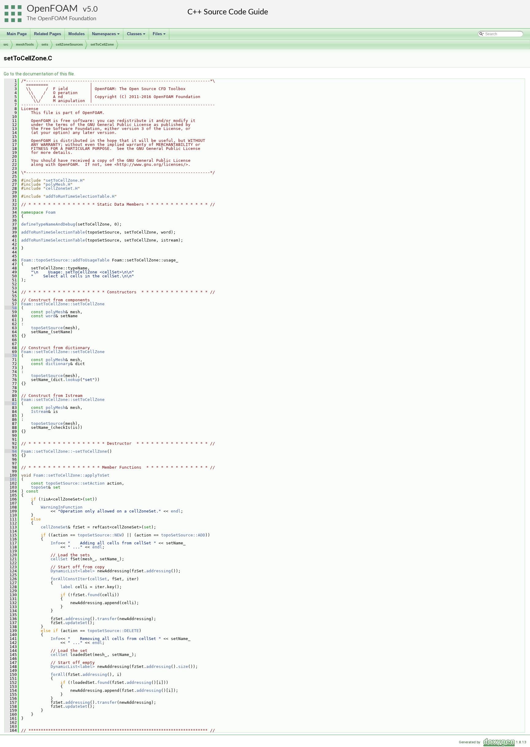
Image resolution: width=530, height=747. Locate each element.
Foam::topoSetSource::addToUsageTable (65, 260)
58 (11, 308)
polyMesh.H (58, 184)
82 (11, 403)
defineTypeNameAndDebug (48, 224)
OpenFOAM (52, 8)
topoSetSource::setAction (75, 483)
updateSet (76, 622)
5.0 (92, 9)
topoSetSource (47, 328)
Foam (51, 212)
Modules (76, 34)
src (5, 44)
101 (11, 479)
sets (44, 44)
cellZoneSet (54, 527)
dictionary (58, 363)
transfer (107, 618)
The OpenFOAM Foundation (61, 18)
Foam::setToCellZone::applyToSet (71, 475)
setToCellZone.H (64, 180)
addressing (158, 571)
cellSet (59, 559)
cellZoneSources (69, 44)
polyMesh (55, 312)
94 (11, 451)
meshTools (25, 44)
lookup (72, 379)
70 (11, 355)
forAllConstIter (69, 579)
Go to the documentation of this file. (39, 73)
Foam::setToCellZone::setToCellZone (63, 304)
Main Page (17, 34)
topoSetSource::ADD (183, 535)
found (93, 595)
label (66, 587)
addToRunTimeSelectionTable (53, 232)
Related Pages (47, 34)
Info (55, 543)
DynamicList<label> (73, 571)
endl (176, 511)
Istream (39, 411)
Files (160, 36)
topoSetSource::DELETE (113, 630)
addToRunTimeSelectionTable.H (80, 196)
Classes (136, 36)
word (51, 316)
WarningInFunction (62, 507)
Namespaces (106, 36)
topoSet (39, 487)
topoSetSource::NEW (100, 535)
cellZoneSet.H (62, 188)
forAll (58, 674)
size (183, 666)
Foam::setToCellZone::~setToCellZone (64, 451)
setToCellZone (102, 44)
